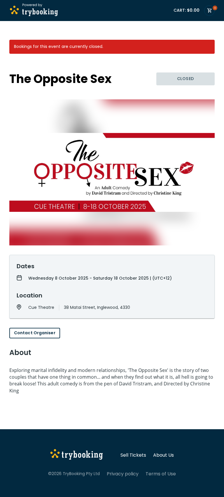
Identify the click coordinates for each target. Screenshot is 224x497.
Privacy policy (123, 474)
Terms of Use (161, 474)
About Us (163, 455)
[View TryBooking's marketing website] (76, 455)
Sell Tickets (133, 455)
